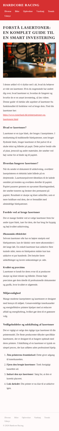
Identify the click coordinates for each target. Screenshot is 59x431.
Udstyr (8, 16)
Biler (17, 11)
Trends (51, 11)
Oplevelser (28, 11)
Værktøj (40, 11)
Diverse (8, 11)
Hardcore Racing (21, 5)
